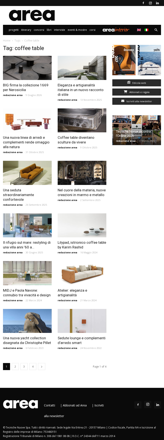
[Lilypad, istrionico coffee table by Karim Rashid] (82, 225)
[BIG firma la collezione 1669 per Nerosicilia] (27, 68)
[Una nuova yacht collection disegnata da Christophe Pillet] (27, 321)
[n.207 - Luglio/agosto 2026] (124, 61)
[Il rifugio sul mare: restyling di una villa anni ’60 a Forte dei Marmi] (27, 225)
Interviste (59, 30)
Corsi (92, 30)
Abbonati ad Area (75, 405)
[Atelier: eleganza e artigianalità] (82, 273)
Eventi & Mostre (77, 30)
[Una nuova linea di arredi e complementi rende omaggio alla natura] (27, 120)
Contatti (49, 405)
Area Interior (116, 30)
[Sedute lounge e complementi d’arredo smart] (82, 321)
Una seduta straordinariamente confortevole (18, 195)
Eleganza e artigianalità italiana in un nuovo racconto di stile (81, 90)
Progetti (14, 30)
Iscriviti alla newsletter (139, 101)
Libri (49, 30)
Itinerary (26, 30)
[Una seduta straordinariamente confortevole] (27, 173)
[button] (156, 30)
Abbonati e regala (139, 92)
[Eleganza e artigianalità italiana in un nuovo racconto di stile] (82, 68)
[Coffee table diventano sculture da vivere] (82, 120)
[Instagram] (150, 3)
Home (6, 40)
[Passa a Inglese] (139, 30)
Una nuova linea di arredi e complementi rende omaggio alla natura (26, 142)
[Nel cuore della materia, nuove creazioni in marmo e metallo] (82, 173)
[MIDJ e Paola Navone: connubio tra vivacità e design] (27, 273)
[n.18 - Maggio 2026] (149, 61)
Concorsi (39, 30)
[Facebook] (143, 3)
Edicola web (139, 82)
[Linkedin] (157, 3)
